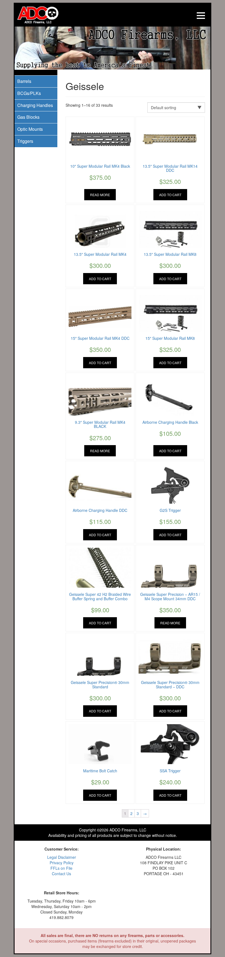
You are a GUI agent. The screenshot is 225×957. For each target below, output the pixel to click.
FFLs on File (61, 868)
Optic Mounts (30, 129)
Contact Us (61, 873)
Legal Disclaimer (61, 857)
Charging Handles (35, 105)
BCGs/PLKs (29, 93)
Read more (100, 194)
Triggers (25, 141)
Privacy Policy (62, 862)
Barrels (24, 81)
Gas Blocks (28, 117)
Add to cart (170, 194)
